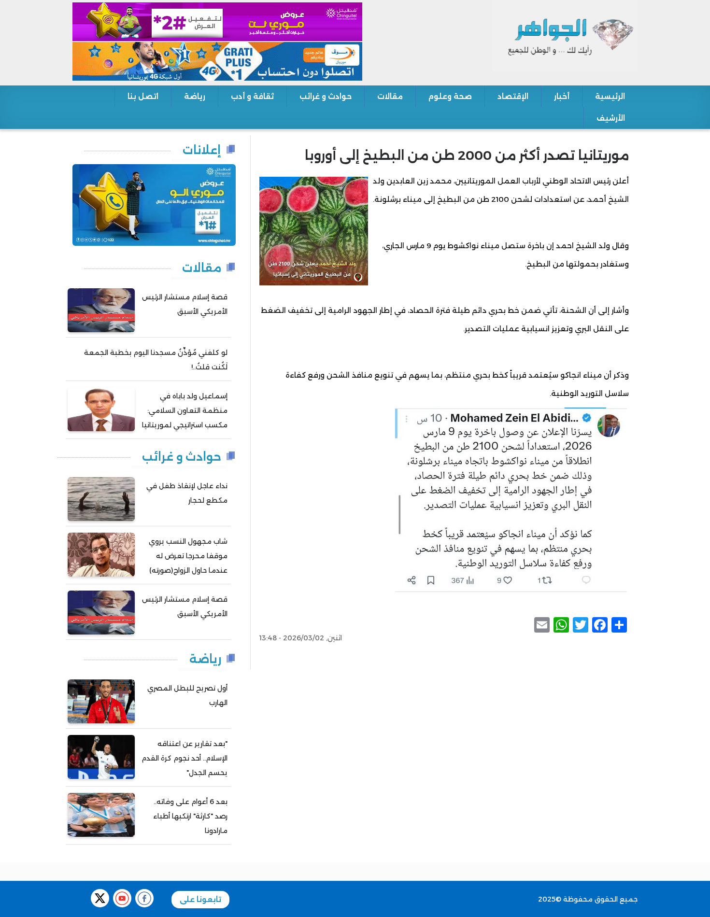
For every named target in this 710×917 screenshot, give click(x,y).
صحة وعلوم (450, 96)
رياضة (194, 96)
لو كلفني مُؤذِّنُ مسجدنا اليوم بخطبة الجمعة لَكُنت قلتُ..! (155, 359)
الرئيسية (610, 96)
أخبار (561, 96)
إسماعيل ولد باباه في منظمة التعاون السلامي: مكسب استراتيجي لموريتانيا (184, 410)
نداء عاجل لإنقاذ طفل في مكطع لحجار (186, 493)
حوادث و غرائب (325, 96)
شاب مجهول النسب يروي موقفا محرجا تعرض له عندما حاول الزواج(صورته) (188, 556)
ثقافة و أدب (252, 96)
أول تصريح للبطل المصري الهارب (187, 695)
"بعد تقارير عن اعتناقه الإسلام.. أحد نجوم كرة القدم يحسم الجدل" (184, 758)
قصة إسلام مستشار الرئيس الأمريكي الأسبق (184, 304)
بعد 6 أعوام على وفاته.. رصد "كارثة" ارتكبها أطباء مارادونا (190, 816)
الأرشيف (610, 118)
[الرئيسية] (565, 35)
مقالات (390, 96)
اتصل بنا (143, 96)
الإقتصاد (512, 96)
